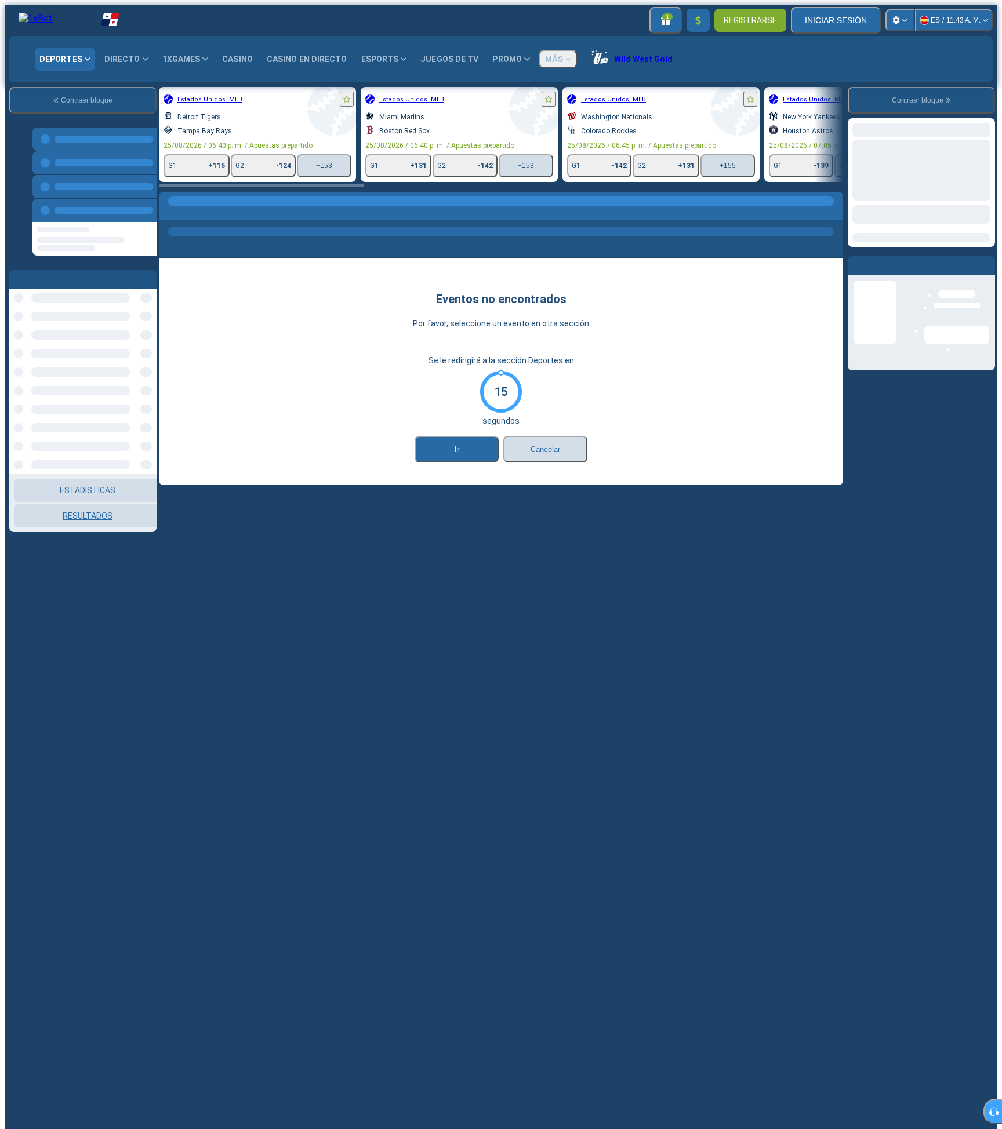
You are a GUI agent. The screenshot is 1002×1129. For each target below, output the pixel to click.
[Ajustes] (899, 20)
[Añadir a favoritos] (347, 99)
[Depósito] (698, 20)
